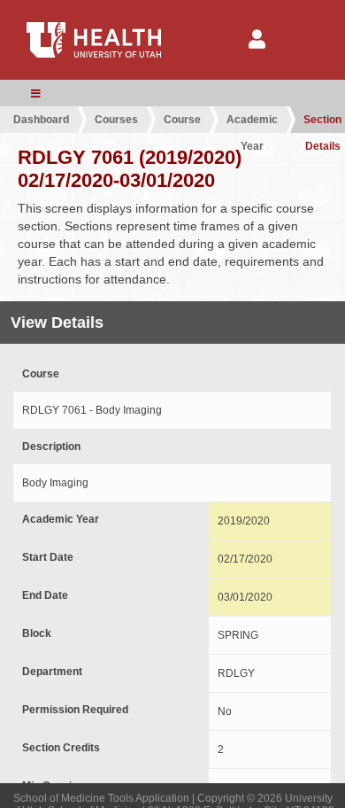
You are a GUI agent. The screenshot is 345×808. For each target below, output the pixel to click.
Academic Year (252, 123)
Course (182, 119)
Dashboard (41, 119)
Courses (116, 119)
